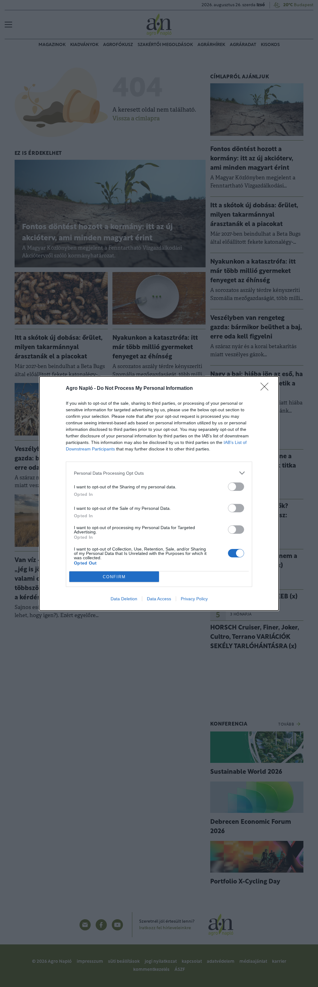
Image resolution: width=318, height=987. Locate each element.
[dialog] (159, 493)
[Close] (266, 388)
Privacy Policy (194, 598)
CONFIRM (114, 576)
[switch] (236, 486)
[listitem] (159, 473)
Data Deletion (124, 598)
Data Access (159, 598)
